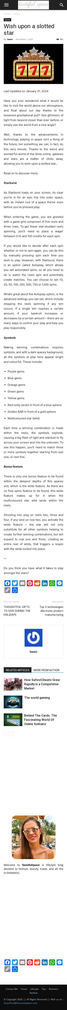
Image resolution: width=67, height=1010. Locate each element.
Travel (24, 989)
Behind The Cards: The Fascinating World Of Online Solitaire (40, 720)
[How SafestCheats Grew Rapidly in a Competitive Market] (13, 684)
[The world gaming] (13, 702)
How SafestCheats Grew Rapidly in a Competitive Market (42, 684)
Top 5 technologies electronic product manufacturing (51, 610)
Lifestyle (34, 989)
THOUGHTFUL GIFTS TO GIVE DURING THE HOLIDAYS (17, 610)
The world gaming (37, 697)
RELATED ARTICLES (17, 670)
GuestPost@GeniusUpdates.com (20, 1003)
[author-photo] (33, 646)
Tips (44, 989)
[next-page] (12, 733)
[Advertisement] (33, 775)
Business (53, 989)
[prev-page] (6, 733)
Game (17, 13)
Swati (10, 39)
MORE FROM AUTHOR (47, 670)
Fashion (34, 992)
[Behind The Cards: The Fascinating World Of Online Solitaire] (13, 719)
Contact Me (12, 989)
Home (7, 13)
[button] (6, 5)
